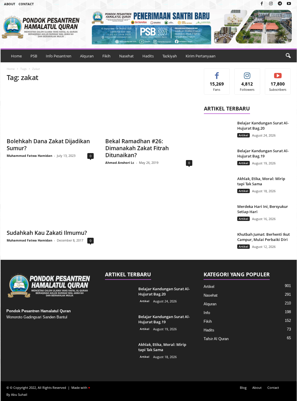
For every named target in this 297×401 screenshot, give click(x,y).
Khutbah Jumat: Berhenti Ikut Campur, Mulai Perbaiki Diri (263, 237)
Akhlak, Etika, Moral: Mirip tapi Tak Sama (261, 181)
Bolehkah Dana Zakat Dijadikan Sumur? (48, 144)
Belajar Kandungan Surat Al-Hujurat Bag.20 (263, 125)
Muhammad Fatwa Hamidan (29, 155)
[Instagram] (270, 4)
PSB (33, 56)
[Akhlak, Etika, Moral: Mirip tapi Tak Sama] (218, 187)
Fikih (106, 56)
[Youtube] (288, 4)
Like (216, 73)
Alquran (87, 56)
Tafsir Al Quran (216, 339)
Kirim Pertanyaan (200, 56)
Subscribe (277, 73)
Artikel (243, 135)
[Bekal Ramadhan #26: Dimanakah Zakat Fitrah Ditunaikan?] (148, 111)
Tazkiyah (169, 56)
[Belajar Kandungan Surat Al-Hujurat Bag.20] (218, 131)
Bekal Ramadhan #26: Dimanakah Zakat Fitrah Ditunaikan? (137, 148)
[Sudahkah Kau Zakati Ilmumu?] (50, 202)
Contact (26, 4)
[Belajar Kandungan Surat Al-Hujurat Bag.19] (218, 159)
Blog (243, 387)
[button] (288, 56)
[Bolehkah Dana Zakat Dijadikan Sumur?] (50, 111)
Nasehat (126, 56)
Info (207, 313)
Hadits (148, 56)
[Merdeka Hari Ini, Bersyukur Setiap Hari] (218, 215)
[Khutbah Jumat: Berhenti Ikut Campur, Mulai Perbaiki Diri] (218, 242)
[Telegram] (279, 4)
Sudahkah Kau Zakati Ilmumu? (47, 233)
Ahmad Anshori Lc (119, 162)
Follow (247, 73)
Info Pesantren (58, 56)
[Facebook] (261, 4)
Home (16, 56)
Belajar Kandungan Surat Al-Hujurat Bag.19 (263, 153)
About (9, 4)
